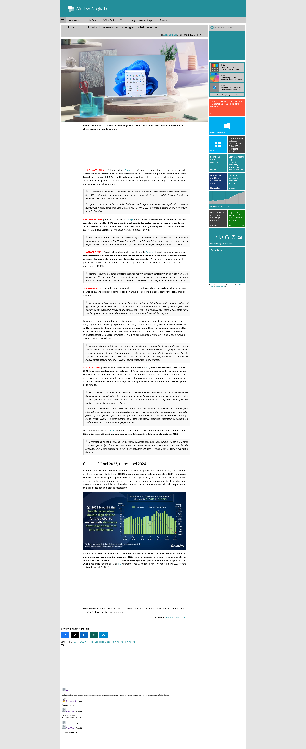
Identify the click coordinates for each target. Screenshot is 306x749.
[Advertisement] (134, 149)
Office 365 (108, 20)
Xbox (123, 20)
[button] (63, 20)
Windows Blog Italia (176, 617)
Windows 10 (120, 641)
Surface (92, 20)
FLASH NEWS (78, 641)
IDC (136, 288)
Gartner (149, 252)
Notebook (89, 641)
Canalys (128, 170)
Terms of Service (220, 286)
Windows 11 (75, 20)
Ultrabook (109, 641)
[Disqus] (134, 716)
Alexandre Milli (170, 34)
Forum (163, 20)
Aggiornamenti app (142, 20)
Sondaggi (99, 641)
